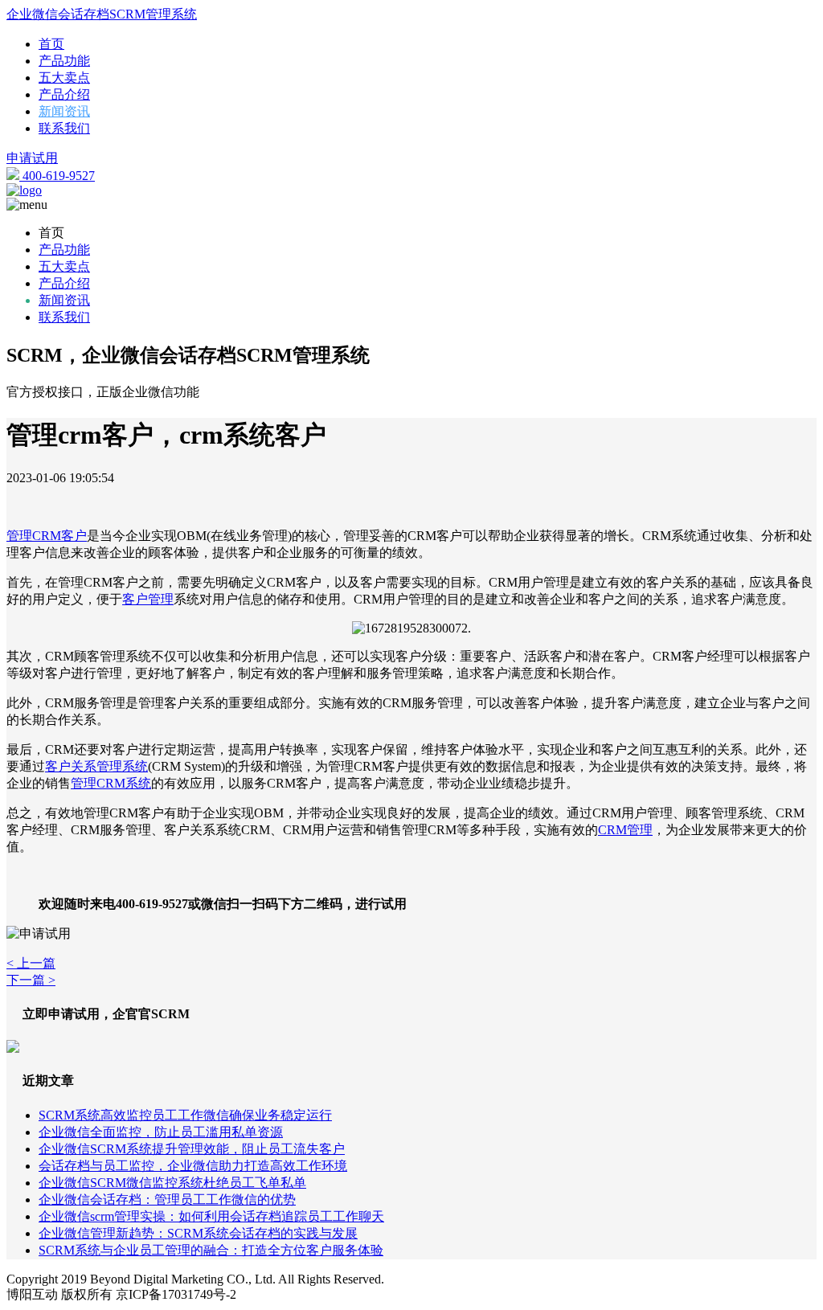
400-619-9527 (57, 175)
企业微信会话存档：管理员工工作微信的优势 (167, 1199)
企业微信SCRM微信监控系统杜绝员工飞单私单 (172, 1182)
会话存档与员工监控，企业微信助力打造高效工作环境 (193, 1166)
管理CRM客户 (46, 535)
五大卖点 (64, 77)
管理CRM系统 (111, 783)
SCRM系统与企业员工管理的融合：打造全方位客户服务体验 (211, 1250)
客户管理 (148, 599)
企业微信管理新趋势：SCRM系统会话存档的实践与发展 (198, 1233)
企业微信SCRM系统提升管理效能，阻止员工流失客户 (192, 1149)
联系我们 (64, 128)
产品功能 (64, 61)
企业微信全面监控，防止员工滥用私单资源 (161, 1132)
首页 (51, 44)
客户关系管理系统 (96, 766)
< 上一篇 (30, 963)
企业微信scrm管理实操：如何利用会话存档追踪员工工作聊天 (211, 1216)
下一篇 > (30, 980)
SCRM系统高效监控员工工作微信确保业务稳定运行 (185, 1115)
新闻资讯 (64, 111)
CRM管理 (625, 830)
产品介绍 (64, 94)
